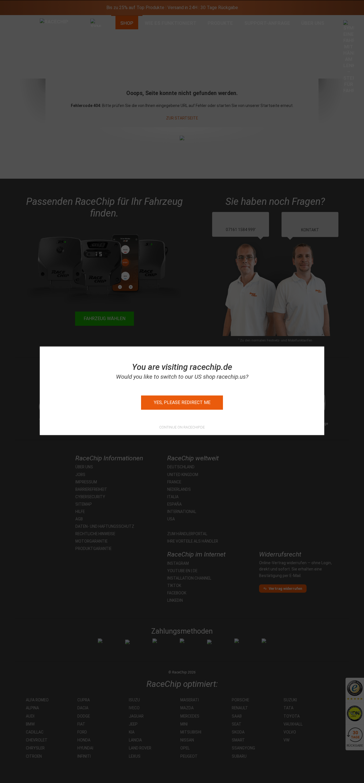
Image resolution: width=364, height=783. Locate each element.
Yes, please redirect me (182, 402)
